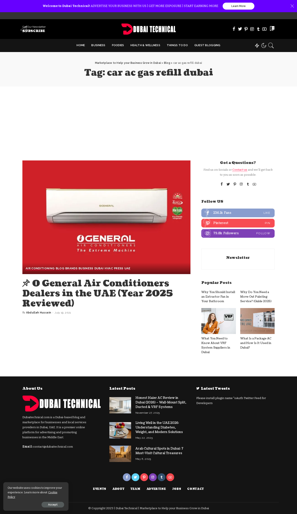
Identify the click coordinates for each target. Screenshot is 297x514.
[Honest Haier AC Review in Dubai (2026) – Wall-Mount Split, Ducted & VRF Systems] (120, 405)
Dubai (99, 268)
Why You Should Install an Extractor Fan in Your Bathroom (218, 296)
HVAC (109, 268)
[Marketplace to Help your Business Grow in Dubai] (148, 29)
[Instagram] (252, 29)
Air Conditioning (40, 268)
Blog (60, 268)
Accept (53, 504)
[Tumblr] (258, 29)
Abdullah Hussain (38, 312)
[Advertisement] (148, 119)
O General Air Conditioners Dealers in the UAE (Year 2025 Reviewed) (97, 293)
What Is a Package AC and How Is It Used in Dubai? (255, 343)
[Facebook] (234, 29)
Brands (71, 268)
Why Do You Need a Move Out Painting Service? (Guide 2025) (256, 296)
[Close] (292, 6)
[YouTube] (264, 29)
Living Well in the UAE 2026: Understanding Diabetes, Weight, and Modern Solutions (159, 427)
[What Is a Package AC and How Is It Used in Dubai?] (257, 321)
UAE (127, 268)
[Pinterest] (246, 29)
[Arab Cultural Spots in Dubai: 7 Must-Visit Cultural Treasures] (120, 454)
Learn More (238, 6)
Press (118, 268)
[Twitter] (240, 29)
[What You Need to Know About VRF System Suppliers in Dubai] (218, 321)
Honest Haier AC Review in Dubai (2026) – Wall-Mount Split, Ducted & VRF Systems (160, 402)
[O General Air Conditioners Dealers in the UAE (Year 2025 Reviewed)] (106, 217)
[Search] (271, 45)
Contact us (239, 170)
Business (85, 268)
